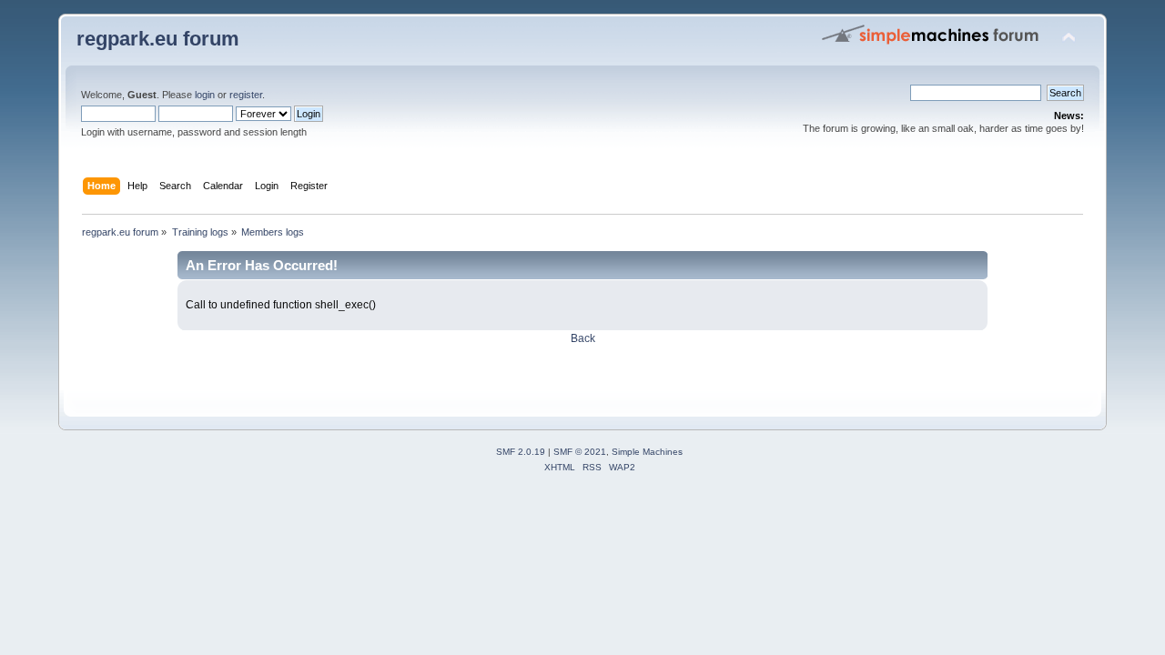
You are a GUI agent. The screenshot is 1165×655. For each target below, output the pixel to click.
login (205, 94)
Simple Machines (647, 452)
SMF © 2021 (579, 452)
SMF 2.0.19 (520, 452)
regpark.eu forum (157, 38)
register (245, 94)
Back (583, 338)
